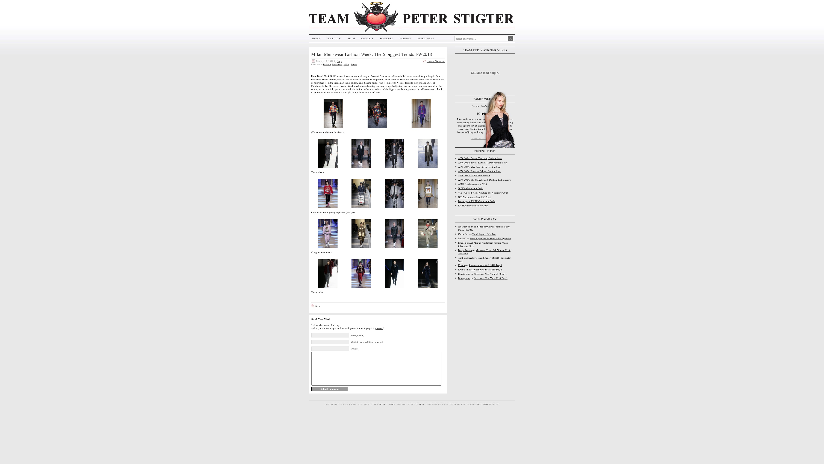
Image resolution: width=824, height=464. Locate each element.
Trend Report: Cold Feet (484, 234)
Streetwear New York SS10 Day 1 (485, 265)
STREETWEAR (425, 38)
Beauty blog (464, 273)
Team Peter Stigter (383, 404)
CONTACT (367, 38)
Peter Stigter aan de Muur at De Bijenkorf (490, 238)
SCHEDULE (386, 38)
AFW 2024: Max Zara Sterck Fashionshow (479, 166)
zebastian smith (465, 226)
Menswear (337, 64)
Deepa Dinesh (465, 250)
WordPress (417, 404)
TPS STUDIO (333, 38)
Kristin (461, 265)
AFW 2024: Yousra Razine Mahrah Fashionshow (482, 162)
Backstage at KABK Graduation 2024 (476, 201)
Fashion (327, 64)
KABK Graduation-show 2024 (473, 205)
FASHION (405, 38)
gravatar (379, 328)
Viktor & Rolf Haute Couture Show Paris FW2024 (483, 192)
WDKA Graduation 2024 (470, 188)
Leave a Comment (436, 61)
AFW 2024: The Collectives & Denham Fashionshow (484, 179)
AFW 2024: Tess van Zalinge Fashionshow (479, 171)
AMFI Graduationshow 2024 (472, 184)
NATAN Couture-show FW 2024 (474, 196)
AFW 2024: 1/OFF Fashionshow (474, 175)
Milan (346, 64)
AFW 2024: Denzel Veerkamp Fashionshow (480, 158)
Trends (354, 64)
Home (316, 38)
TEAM (351, 38)
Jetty (339, 61)
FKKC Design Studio (488, 404)
